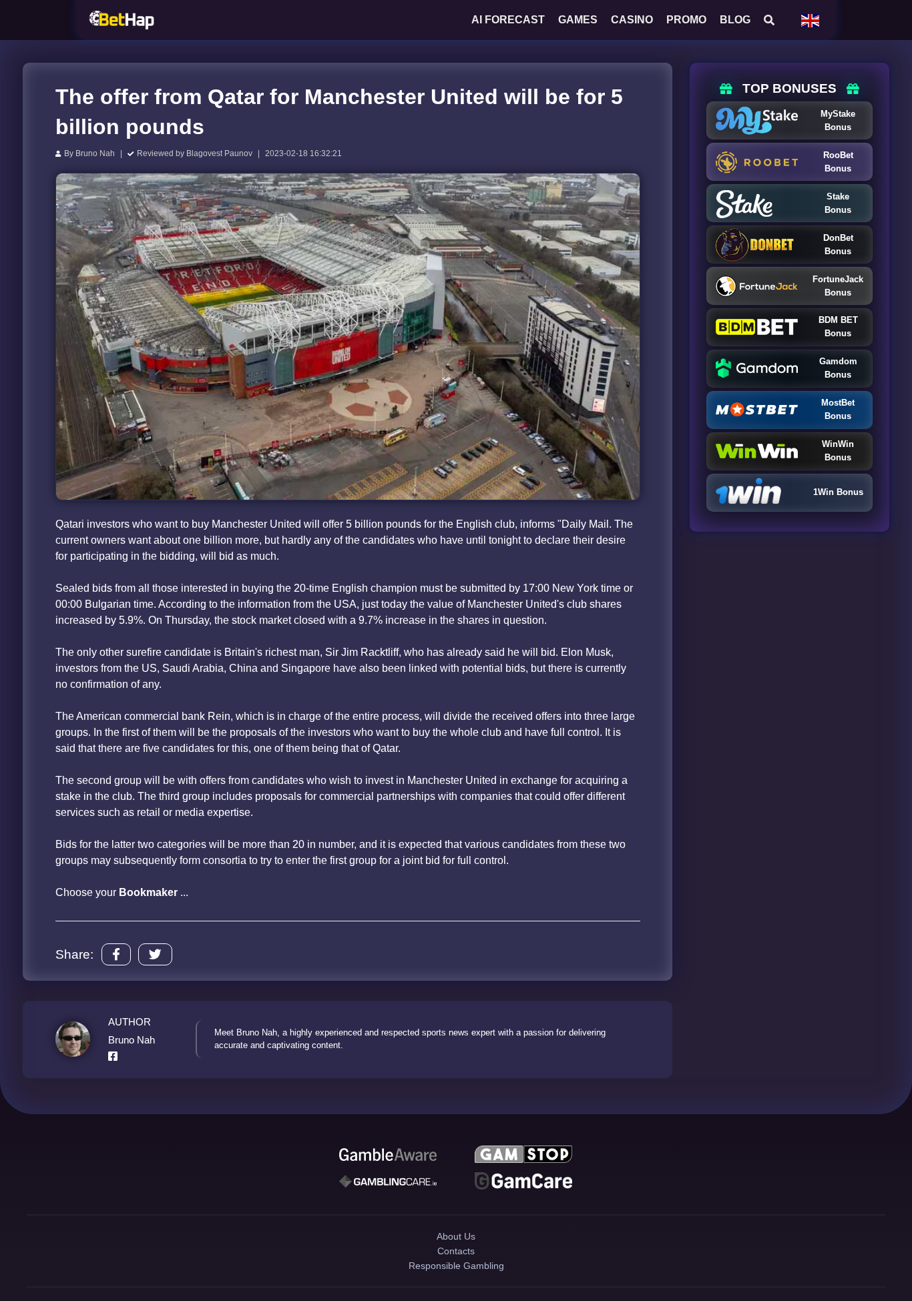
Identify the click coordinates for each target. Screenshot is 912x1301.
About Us (456, 1248)
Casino (632, 19)
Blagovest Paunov (219, 153)
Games (578, 19)
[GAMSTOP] (523, 1156)
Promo (686, 19)
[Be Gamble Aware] (388, 1156)
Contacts (456, 1272)
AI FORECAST (508, 19)
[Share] (116, 954)
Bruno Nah (95, 153)
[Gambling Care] (388, 1187)
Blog (735, 19)
